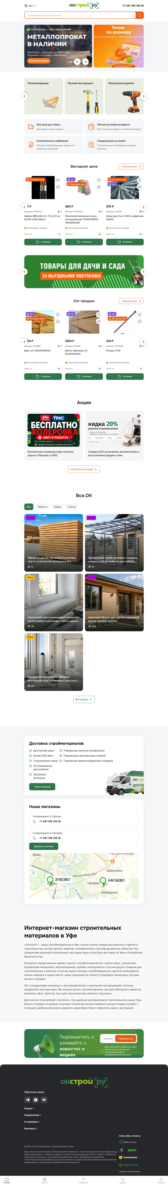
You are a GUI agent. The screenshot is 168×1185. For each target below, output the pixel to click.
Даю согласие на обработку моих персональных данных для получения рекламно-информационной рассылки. (120, 1051)
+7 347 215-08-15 (133, 5)
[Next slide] (143, 96)
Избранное (83, 1183)
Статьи (72, 506)
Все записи (81, 699)
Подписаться (125, 1038)
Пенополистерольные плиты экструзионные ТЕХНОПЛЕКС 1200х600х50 (82, 219)
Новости (42, 506)
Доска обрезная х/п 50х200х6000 (76, 352)
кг (141, 368)
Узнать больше (42, 786)
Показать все (129, 166)
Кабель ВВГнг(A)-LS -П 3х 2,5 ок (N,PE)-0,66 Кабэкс (42, 218)
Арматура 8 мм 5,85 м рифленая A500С (124, 218)
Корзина (122, 1183)
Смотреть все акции (81, 469)
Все (29, 506)
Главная (6, 1183)
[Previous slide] (24, 96)
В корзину (46, 242)
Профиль (161, 1183)
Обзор (57, 506)
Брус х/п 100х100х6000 (37, 350)
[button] (35, 179)
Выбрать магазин (43, 846)
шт (100, 234)
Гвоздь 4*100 (113, 350)
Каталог (44, 1183)
